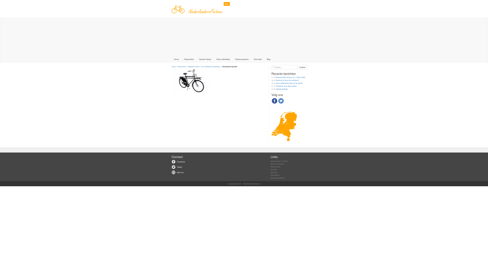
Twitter (179, 167)
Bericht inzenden (277, 164)
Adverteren (275, 175)
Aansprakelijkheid (278, 178)
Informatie (258, 59)
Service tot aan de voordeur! (287, 80)
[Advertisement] (244, 37)
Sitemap (274, 172)
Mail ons (180, 172)
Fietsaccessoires (242, 59)
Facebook (181, 161)
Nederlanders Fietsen (279, 161)
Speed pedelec (282, 89)
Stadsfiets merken (194, 66)
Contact (274, 169)
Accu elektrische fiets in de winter (289, 83)
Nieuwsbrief (275, 166)
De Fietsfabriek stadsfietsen (211, 66)
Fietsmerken (189, 59)
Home (176, 59)
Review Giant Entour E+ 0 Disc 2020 (290, 77)
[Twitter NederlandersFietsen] (281, 100)
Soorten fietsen (205, 59)
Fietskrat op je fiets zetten (286, 86)
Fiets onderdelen (223, 59)
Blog (268, 59)
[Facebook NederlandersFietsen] (274, 100)
